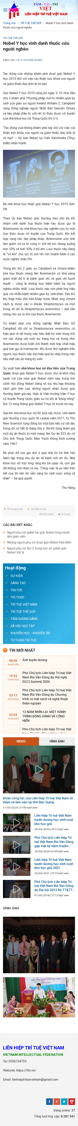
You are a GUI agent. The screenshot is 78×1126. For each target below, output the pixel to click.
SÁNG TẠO (18, 583)
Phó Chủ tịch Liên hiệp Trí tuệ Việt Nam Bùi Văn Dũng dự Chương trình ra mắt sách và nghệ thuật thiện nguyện (46, 696)
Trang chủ (9, 23)
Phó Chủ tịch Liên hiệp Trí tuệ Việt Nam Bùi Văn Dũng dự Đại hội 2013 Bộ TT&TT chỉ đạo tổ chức (53, 886)
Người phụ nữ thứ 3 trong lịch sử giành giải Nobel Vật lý (36, 550)
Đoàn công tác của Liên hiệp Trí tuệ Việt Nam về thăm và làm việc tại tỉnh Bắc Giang (38, 800)
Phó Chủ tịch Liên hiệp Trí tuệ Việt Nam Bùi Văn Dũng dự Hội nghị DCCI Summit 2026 (46, 677)
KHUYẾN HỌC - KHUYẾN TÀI (30, 633)
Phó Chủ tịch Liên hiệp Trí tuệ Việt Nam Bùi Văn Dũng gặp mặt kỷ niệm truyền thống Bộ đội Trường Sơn (53, 842)
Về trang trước (15, 509)
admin (38, 60)
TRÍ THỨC (17, 597)
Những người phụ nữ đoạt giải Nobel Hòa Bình (39, 542)
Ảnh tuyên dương (34, 660)
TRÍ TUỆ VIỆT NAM (24, 604)
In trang (65, 514)
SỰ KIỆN (17, 576)
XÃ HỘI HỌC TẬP (23, 626)
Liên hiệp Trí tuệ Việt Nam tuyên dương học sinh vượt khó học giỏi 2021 (53, 864)
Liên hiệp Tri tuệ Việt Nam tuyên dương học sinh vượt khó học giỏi (53, 820)
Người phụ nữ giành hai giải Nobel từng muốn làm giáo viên (38, 534)
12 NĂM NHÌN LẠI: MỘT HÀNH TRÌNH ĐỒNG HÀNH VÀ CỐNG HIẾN (44, 716)
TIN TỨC (16, 590)
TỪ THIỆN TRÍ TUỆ (23, 640)
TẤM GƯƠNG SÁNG (24, 619)
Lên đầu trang (38, 509)
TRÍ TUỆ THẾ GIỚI (30, 23)
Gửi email (48, 514)
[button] (5, 10)
